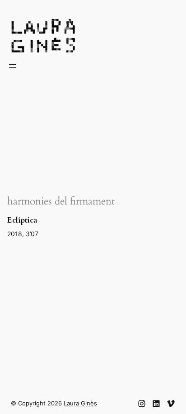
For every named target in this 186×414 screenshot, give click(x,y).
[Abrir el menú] (12, 66)
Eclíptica (22, 220)
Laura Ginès (80, 403)
